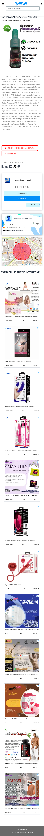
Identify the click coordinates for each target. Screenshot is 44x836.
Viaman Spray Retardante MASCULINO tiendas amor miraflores (23, 629)
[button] (4, 240)
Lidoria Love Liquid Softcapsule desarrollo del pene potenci (21, 316)
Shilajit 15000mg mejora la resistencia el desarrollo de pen (21, 674)
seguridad (22, 199)
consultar (22, 193)
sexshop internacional (22, 180)
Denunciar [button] (11, 153)
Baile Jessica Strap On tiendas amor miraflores (18, 361)
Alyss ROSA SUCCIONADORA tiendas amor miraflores (20, 585)
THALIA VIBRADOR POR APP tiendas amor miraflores (20, 540)
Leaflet (22, 265)
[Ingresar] (41, 3)
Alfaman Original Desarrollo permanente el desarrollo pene (21, 763)
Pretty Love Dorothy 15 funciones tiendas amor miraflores (21, 451)
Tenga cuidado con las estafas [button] (20, 148)
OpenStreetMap (30, 265)
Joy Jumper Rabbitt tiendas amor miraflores (17, 719)
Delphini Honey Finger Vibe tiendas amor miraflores (19, 406)
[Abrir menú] (3, 3)
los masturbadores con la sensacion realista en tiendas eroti (22, 808)
